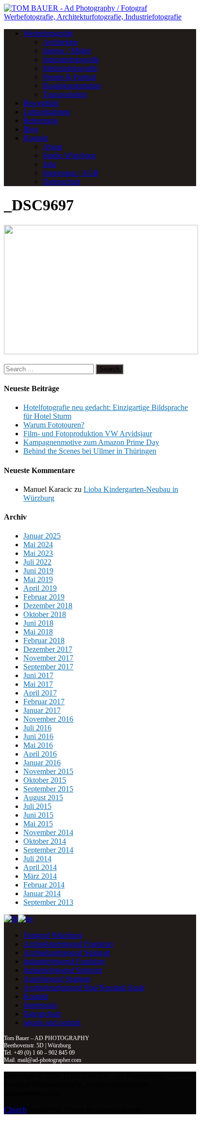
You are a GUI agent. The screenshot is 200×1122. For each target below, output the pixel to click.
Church (15, 1110)
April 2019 (40, 588)
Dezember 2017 (47, 649)
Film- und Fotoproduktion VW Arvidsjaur (87, 433)
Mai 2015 (38, 824)
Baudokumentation (72, 85)
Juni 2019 (38, 571)
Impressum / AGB (71, 173)
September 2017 (48, 667)
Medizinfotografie (70, 68)
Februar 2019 (44, 597)
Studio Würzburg (69, 155)
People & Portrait (69, 77)
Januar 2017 (42, 710)
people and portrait (52, 1022)
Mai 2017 (38, 684)
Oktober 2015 (44, 780)
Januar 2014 (42, 893)
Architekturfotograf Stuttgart (66, 952)
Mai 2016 (38, 745)
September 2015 (48, 789)
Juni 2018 (38, 623)
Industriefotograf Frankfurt (64, 961)
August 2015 (43, 797)
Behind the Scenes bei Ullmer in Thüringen (89, 451)
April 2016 (40, 754)
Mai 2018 (38, 632)
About (52, 146)
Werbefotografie (48, 33)
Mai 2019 (38, 579)
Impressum (40, 1005)
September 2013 (48, 902)
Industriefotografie (71, 59)
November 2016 (48, 719)
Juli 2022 (37, 562)
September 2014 (48, 850)
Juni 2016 (38, 736)
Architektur (60, 42)
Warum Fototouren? (53, 425)
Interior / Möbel (67, 51)
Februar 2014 (44, 885)
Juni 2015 (38, 815)
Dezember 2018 (47, 605)
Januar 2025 (42, 536)
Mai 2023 (38, 553)
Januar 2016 (42, 763)
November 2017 (48, 658)
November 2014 (48, 832)
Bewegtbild (41, 103)
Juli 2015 (37, 806)
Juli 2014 (37, 858)
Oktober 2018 (44, 614)
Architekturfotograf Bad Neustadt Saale (84, 987)
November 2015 (48, 771)
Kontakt (35, 138)
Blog (30, 129)
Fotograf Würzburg (53, 935)
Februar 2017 (44, 701)
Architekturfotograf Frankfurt (68, 944)
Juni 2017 (38, 675)
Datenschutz (62, 181)
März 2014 (40, 876)
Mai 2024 (38, 544)
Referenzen (40, 120)
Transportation (65, 94)
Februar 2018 (44, 640)
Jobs (49, 164)
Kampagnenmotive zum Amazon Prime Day (91, 442)
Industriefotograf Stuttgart (62, 970)
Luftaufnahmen (46, 112)
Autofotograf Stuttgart (57, 979)
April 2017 (40, 693)
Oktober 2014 (44, 841)
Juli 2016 (37, 728)
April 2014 (40, 867)
